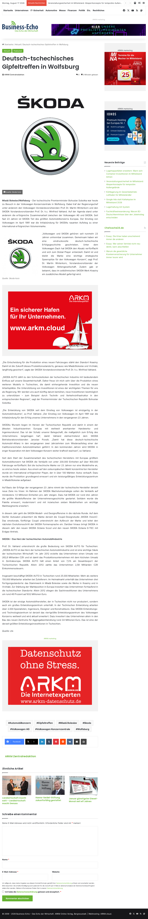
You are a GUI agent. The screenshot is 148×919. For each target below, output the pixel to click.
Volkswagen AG (20, 729)
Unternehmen (21, 10)
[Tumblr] (49, 742)
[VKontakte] (70, 742)
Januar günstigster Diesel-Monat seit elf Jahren (83, 800)
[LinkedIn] (42, 742)
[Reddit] (63, 742)
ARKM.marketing (98, 20)
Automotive (51, 10)
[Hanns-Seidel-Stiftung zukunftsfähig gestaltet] (50, 785)
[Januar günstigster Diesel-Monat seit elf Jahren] (83, 786)
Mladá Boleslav (68, 722)
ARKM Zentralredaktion (14, 75)
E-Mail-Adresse (10, 872)
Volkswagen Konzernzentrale (53, 729)
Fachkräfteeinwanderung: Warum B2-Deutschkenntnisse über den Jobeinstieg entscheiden (125, 214)
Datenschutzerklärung (64, 883)
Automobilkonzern (20, 722)
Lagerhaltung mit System (118, 207)
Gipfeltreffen (45, 722)
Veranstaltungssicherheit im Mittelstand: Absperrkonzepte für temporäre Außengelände (88, 3)
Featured (18, 51)
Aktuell (18, 44)
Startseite (8, 10)
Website (56, 872)
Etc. (89, 10)
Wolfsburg (83, 729)
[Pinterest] (56, 742)
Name (5, 859)
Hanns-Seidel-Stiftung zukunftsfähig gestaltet (48, 799)
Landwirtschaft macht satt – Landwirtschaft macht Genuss (14, 800)
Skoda (87, 722)
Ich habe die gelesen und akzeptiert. (33, 892)
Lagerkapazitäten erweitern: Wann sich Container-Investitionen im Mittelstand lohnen (124, 174)
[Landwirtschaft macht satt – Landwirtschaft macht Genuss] (16, 785)
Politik (82, 10)
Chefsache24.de (114, 227)
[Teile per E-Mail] (77, 742)
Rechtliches (98, 10)
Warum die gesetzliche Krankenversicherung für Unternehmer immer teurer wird (124, 254)
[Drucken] (84, 742)
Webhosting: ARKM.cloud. (100, 914)
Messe (62, 10)
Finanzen (72, 10)
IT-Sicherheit (37, 10)
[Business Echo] (20, 26)
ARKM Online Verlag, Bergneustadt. (71, 914)
